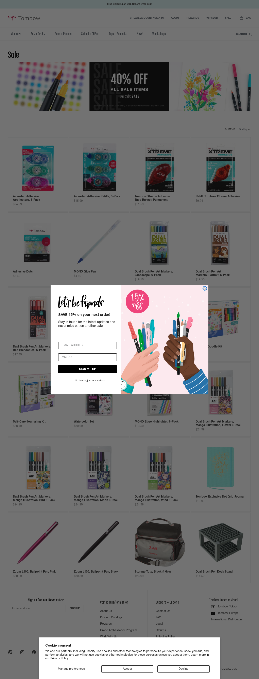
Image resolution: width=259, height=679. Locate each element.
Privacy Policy (59, 658)
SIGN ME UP (87, 369)
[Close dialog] (205, 288)
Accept (127, 668)
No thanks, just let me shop (89, 381)
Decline (183, 668)
